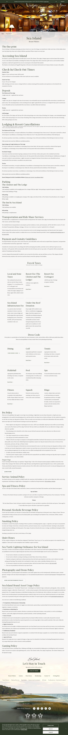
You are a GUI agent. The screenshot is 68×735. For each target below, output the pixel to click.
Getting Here (56, 676)
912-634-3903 (5, 234)
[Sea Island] (33, 5)
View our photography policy (13, 580)
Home (3, 33)
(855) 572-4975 (25, 704)
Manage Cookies (51, 725)
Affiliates (44, 680)
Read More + (28, 289)
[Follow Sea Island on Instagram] (42, 708)
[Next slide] (56, 1)
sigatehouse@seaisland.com (56, 232)
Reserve (63, 5)
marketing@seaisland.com (57, 596)
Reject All (50, 728)
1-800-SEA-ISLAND (48, 704)
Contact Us (47, 676)
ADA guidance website (50, 481)
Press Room (29, 676)
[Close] (65, 728)
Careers (21, 676)
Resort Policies (12, 676)
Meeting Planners (15, 680)
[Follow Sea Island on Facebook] (34, 708)
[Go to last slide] (7, 1)
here (23, 227)
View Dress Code (13, 353)
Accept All (51, 732)
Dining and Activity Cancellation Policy (34, 177)
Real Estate (23, 680)
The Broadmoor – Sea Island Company (57, 680)
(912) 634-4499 (53, 563)
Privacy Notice (24, 729)
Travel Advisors (5, 680)
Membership (38, 676)
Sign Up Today (34, 670)
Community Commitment (34, 680)
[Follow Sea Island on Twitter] (38, 708)
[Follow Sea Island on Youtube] (49, 708)
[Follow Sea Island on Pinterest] (45, 708)
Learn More (46, 1)
